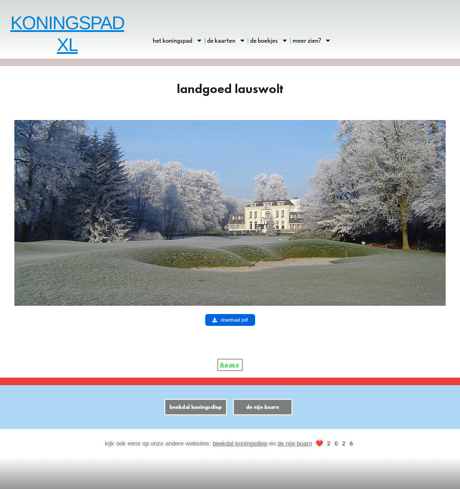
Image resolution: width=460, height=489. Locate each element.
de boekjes (264, 40)
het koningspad (172, 40)
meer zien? (307, 40)
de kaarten (221, 40)
